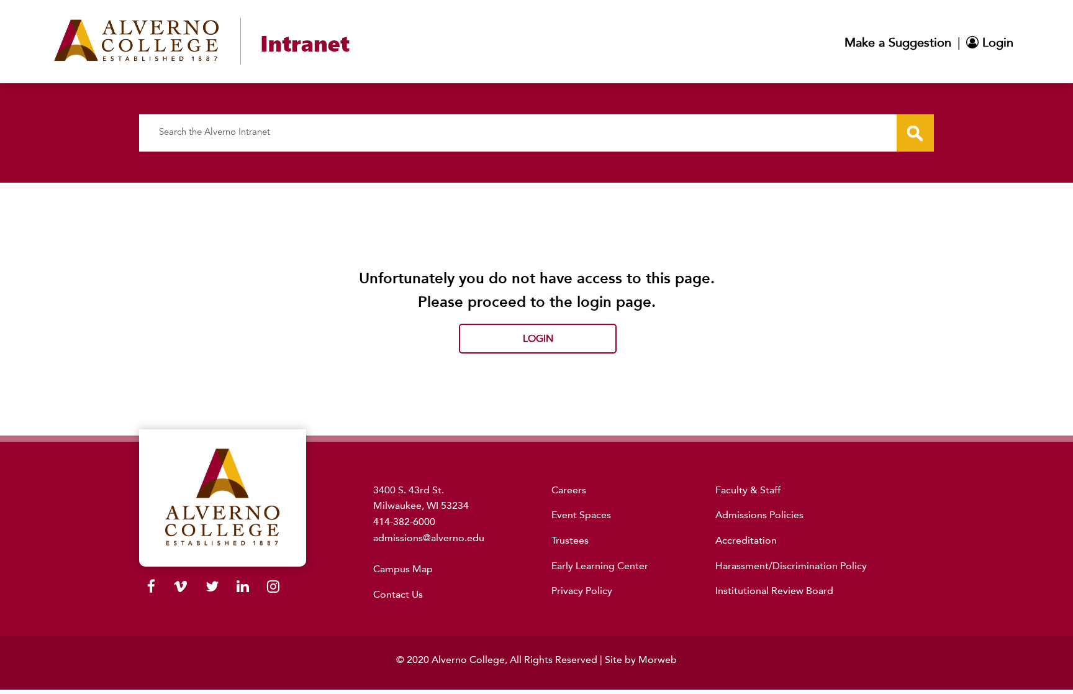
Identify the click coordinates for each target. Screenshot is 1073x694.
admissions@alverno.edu (428, 538)
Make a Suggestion (897, 42)
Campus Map (403, 569)
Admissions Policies (759, 515)
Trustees (570, 540)
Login (996, 42)
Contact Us (398, 594)
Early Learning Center (599, 566)
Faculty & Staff (748, 490)
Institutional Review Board (774, 590)
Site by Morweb (641, 659)
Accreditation (746, 540)
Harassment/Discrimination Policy (791, 566)
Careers (568, 490)
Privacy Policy (581, 590)
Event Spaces (581, 515)
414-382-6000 (404, 521)
